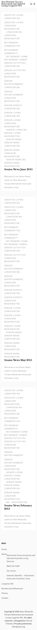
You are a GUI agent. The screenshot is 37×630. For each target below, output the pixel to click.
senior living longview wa (12, 114)
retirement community (11, 51)
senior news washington (12, 164)
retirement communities (12, 44)
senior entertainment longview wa (14, 84)
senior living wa (16, 130)
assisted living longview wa (14, 17)
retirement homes (15, 60)
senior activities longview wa (15, 64)
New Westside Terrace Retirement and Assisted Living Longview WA (13, 4)
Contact (4, 598)
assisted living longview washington (14, 25)
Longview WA (7, 584)
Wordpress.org (18, 627)
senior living (14, 472)
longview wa (14, 32)
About (4, 554)
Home (4, 549)
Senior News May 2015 (18, 360)
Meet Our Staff (13, 566)
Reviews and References (12, 588)
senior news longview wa (12, 144)
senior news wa (16, 160)
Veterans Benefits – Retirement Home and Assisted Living (20, 577)
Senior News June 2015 (18, 169)
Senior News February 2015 (18, 507)
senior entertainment (14, 454)
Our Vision (11, 571)
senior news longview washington (12, 153)
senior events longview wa (13, 107)
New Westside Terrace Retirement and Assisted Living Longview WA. (18, 614)
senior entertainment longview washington (14, 96)
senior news (14, 139)
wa (8, 502)
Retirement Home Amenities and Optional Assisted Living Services (21, 558)
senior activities (15, 438)
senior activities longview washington (15, 73)
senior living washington (12, 134)
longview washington (12, 37)
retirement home (17, 56)
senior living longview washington (12, 123)
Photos (4, 593)
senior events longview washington (13, 300)
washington (19, 502)
